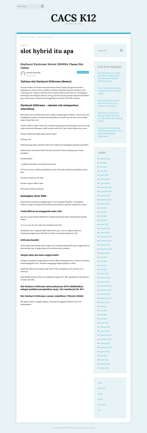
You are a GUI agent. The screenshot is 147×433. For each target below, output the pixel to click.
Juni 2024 (103, 261)
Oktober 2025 (105, 195)
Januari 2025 (104, 232)
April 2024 (103, 269)
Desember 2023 (105, 286)
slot (99, 410)
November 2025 (106, 191)
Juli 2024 (103, 257)
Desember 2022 (105, 335)
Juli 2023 (103, 306)
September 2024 (106, 249)
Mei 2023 (103, 314)
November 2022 (106, 339)
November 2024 (106, 241)
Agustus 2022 (105, 351)
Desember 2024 (105, 236)
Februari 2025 (105, 228)
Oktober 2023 (105, 294)
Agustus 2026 (105, 158)
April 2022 (103, 356)
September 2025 (106, 200)
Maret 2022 (104, 360)
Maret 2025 (104, 224)
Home (32, 37)
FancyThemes (90, 428)
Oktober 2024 (105, 245)
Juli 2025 (103, 208)
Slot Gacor (102, 388)
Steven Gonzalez (33, 72)
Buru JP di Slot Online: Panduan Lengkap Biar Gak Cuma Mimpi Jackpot (109, 91)
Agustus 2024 (105, 253)
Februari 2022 (105, 364)
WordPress (70, 428)
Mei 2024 (103, 265)
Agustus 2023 (105, 302)
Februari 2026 (105, 179)
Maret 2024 (104, 273)
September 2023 (106, 298)
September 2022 (106, 347)
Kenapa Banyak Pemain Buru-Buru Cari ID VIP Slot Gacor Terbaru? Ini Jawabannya (109, 103)
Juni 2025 (103, 212)
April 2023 (103, 319)
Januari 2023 (104, 331)
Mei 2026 (103, 167)
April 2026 (103, 171)
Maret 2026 (104, 175)
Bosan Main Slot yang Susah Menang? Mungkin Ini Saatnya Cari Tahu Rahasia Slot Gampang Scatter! (110, 117)
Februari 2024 (105, 278)
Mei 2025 (103, 216)
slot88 (100, 383)
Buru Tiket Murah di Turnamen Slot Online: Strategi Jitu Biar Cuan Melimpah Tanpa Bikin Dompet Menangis (109, 77)
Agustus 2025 (105, 204)
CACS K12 (73, 17)
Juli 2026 (103, 163)
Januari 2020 (104, 368)
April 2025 (103, 220)
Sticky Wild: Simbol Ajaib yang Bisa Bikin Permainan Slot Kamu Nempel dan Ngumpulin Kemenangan (110, 132)
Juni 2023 (103, 310)
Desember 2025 (105, 187)
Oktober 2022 (105, 343)
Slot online (102, 405)
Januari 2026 (104, 183)
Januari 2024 (104, 282)
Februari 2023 (105, 327)
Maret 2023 (104, 323)
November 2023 (106, 290)
